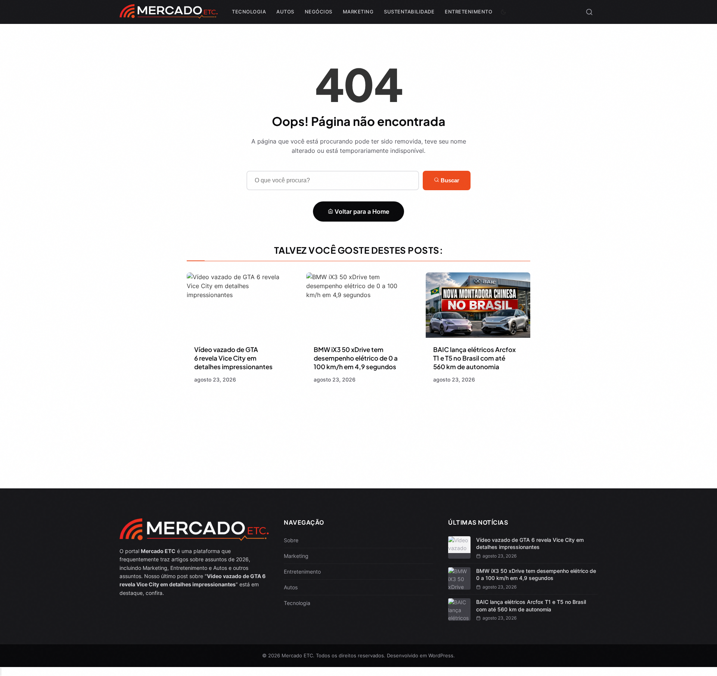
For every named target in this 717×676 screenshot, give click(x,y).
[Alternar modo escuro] (503, 12)
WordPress (440, 655)
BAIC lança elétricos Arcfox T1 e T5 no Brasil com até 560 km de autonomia (474, 358)
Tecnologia (249, 12)
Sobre (291, 540)
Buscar (449, 180)
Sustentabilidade (409, 12)
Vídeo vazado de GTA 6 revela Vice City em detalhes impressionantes (233, 358)
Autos (285, 12)
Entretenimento (468, 12)
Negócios (318, 12)
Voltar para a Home (361, 211)
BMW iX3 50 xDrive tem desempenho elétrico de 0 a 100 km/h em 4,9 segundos (356, 358)
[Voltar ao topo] (0, 672)
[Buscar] (589, 12)
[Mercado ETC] (169, 15)
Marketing (358, 12)
